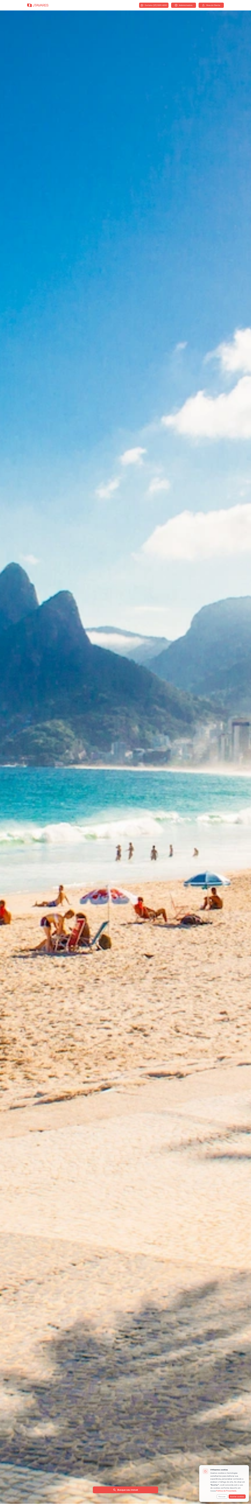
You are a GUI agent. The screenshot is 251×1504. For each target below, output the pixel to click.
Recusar (222, 1496)
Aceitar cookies (237, 1496)
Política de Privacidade (226, 1491)
